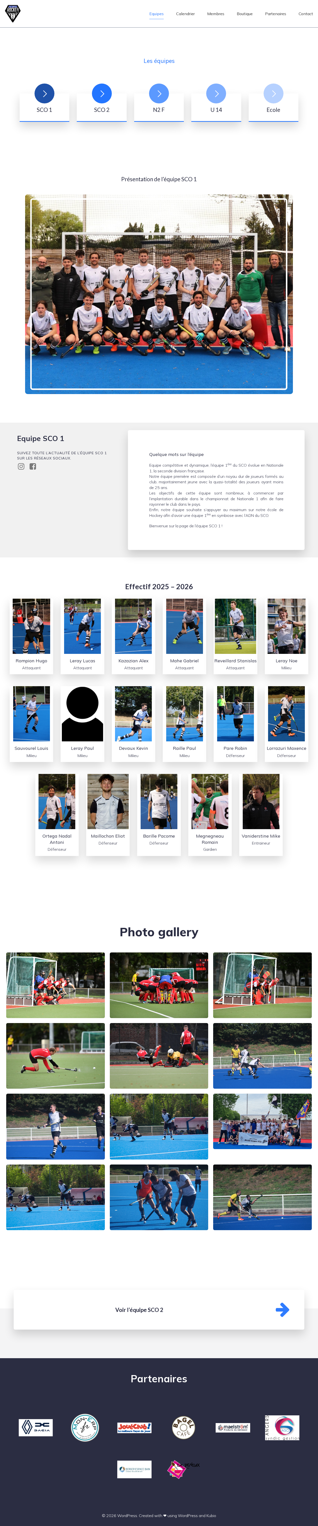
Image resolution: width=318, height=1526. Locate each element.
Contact (306, 13)
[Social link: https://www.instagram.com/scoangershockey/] (23, 467)
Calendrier (185, 13)
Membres (215, 13)
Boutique (245, 13)
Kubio (211, 1515)
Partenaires (275, 13)
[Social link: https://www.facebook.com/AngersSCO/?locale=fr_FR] (34, 467)
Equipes (156, 13)
